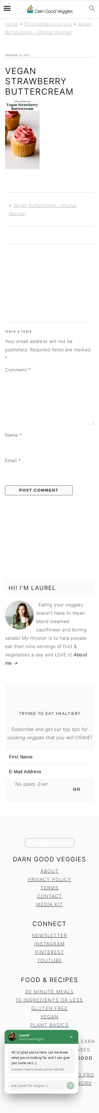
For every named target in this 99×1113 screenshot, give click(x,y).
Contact (49, 896)
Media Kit (49, 904)
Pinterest (49, 952)
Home (11, 24)
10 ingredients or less (48, 24)
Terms (50, 888)
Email (13, 460)
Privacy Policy (49, 879)
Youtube (49, 960)
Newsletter (49, 935)
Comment (18, 370)
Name (13, 435)
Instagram (49, 944)
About (50, 871)
